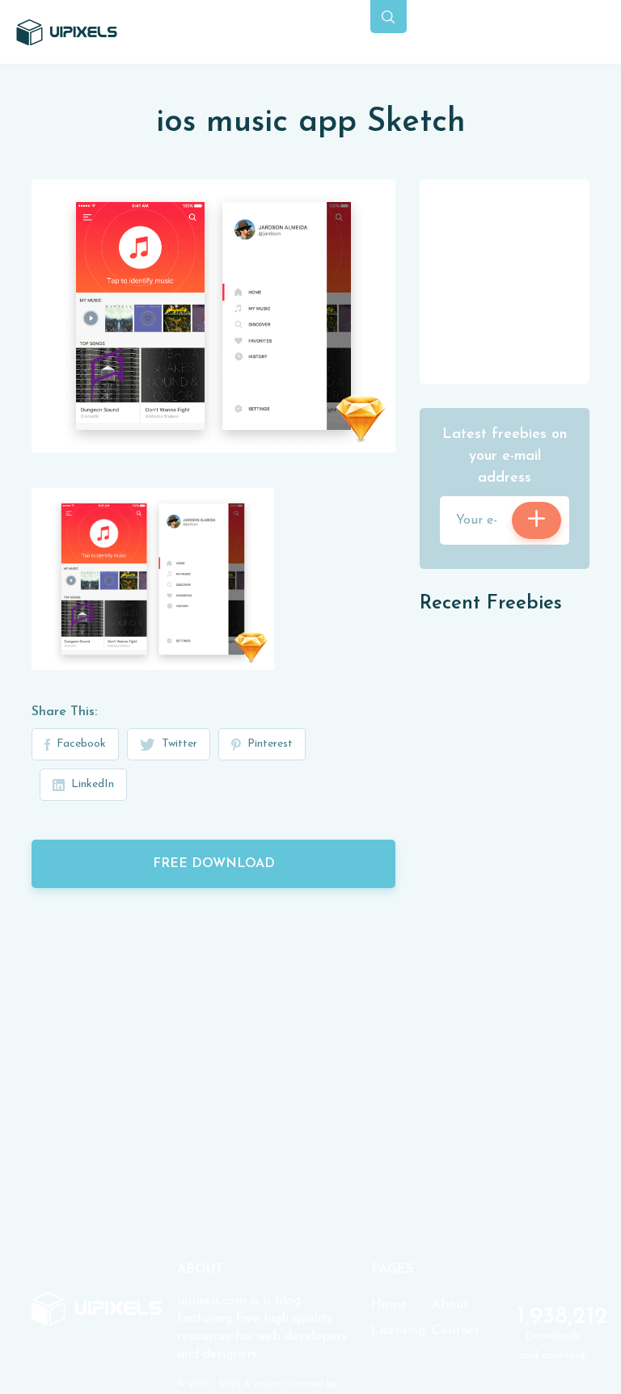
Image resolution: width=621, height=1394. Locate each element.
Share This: (64, 711)
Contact (455, 1331)
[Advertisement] (520, 280)
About (450, 1305)
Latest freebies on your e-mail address (504, 456)
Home (389, 1305)
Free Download (214, 863)
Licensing (398, 1331)
